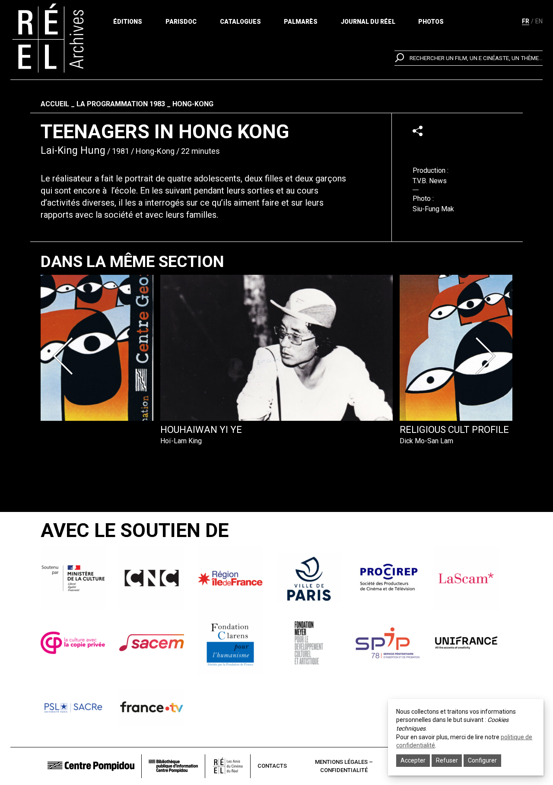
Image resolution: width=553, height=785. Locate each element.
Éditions (127, 21)
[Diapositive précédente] (65, 356)
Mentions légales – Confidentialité (344, 766)
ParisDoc (181, 21)
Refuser (447, 760)
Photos (431, 21)
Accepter (413, 760)
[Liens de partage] (418, 130)
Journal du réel (368, 21)
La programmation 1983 (120, 104)
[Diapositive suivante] (487, 356)
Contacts (272, 766)
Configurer (482, 760)
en (539, 21)
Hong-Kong (192, 104)
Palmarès (301, 21)
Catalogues (240, 21)
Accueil (55, 104)
